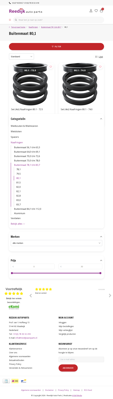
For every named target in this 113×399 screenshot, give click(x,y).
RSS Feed (88, 390)
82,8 (18, 195)
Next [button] (110, 295)
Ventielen (16, 218)
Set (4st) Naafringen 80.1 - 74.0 (76, 109)
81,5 (18, 182)
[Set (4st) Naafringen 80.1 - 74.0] (81, 84)
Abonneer (68, 368)
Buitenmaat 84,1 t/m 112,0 (27, 208)
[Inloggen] (91, 10)
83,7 (18, 204)
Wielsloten (16, 131)
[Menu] (10, 20)
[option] (70, 297)
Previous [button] (30, 295)
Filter (58, 46)
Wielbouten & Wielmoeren (24, 125)
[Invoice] (6, 381)
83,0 (18, 200)
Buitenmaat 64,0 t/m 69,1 (27, 151)
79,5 (18, 173)
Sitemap (76, 390)
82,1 (18, 191)
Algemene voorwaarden (31, 390)
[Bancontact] (23, 381)
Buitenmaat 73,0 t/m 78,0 (27, 160)
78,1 (18, 169)
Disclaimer (49, 390)
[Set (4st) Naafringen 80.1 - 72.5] (31, 84)
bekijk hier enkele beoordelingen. (13, 300)
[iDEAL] (14, 381)
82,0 (18, 186)
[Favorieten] (96, 10)
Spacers (15, 136)
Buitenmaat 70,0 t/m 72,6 (27, 156)
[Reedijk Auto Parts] (26, 10)
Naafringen (17, 142)
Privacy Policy (63, 390)
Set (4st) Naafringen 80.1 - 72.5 (27, 109)
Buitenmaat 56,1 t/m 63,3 (27, 147)
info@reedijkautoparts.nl (26, 338)
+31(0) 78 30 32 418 (22, 334)
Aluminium (19, 213)
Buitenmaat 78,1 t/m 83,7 (27, 164)
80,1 (18, 178)
